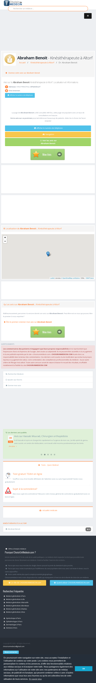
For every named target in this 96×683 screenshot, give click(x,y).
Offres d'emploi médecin (17, 549)
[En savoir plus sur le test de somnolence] (8, 490)
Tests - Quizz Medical (49, 465)
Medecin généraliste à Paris (16, 596)
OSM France (90, 278)
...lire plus (12, 446)
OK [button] (83, 669)
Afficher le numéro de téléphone (21, 95)
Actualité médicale (49, 510)
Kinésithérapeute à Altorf (42, 62)
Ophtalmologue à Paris (14, 621)
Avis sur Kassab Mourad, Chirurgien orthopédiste (41, 436)
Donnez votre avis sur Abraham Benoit (24, 73)
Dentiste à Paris (11, 628)
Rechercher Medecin (16, 374)
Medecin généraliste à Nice (15, 612)
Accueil (22, 62)
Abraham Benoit (14, 529)
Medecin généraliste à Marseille (17, 602)
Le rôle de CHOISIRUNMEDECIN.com (26, 582)
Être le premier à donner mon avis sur (29, 322)
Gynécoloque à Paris (13, 618)
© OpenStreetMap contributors (70, 278)
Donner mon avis (14, 385)
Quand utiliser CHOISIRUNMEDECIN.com (73, 582)
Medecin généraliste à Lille (15, 599)
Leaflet (52, 278)
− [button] (5, 241)
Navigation (49, 134)
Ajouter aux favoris (15, 380)
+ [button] (5, 237)
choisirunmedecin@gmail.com (13, 646)
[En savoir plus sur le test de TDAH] (8, 475)
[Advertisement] (48, 32)
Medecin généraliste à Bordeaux (17, 606)
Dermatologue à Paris (14, 625)
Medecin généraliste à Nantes (16, 609)
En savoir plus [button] (35, 679)
